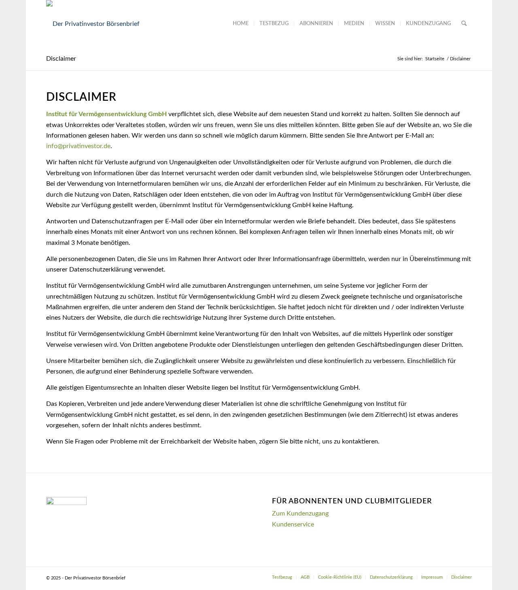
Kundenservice (293, 524)
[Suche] (464, 24)
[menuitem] (240, 24)
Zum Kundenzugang (300, 513)
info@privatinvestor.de (78, 146)
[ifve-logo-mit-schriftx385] (93, 24)
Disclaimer (61, 58)
